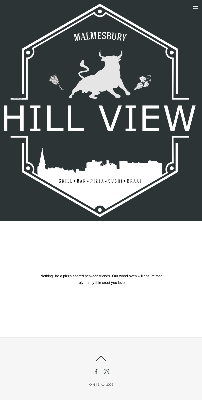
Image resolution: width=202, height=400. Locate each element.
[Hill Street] (99, 215)
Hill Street (99, 384)
